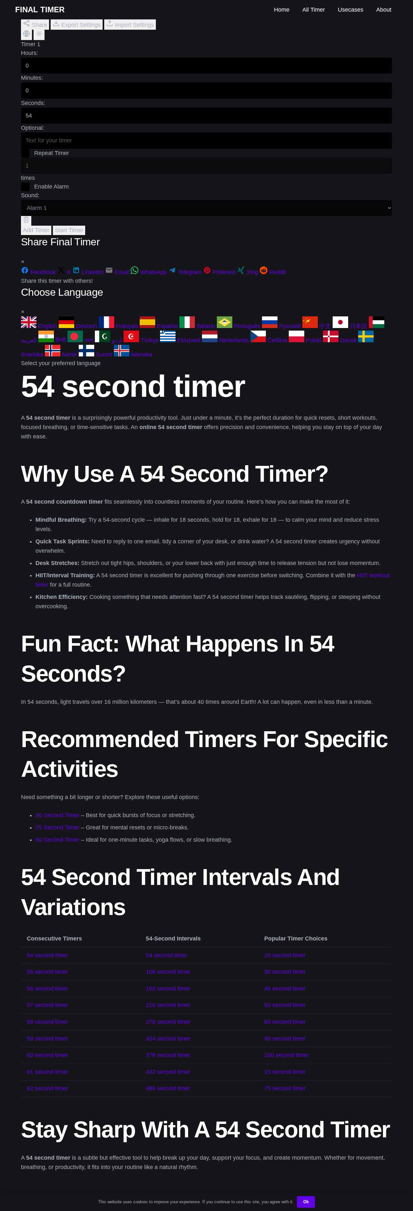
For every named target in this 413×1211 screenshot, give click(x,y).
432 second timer (168, 1072)
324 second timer (168, 1038)
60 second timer (285, 1022)
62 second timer (47, 1088)
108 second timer (168, 972)
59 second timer (47, 1038)
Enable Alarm (51, 186)
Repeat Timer (51, 153)
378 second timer (168, 1055)
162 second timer (168, 988)
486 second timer (168, 1088)
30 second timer (285, 972)
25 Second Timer (57, 827)
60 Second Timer (57, 839)
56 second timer (47, 988)
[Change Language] (26, 35)
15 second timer (285, 1072)
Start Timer (69, 230)
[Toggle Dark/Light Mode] (39, 35)
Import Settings (133, 25)
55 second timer (47, 972)
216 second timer (168, 1005)
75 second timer (285, 1088)
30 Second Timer (57, 815)
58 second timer (47, 1022)
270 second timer (168, 1022)
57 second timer (47, 1005)
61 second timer (47, 1072)
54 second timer (47, 955)
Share (38, 25)
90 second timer (285, 1038)
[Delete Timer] (26, 221)
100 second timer (286, 1055)
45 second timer (285, 988)
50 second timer (285, 1005)
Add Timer (36, 230)
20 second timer (285, 955)
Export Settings (80, 25)
